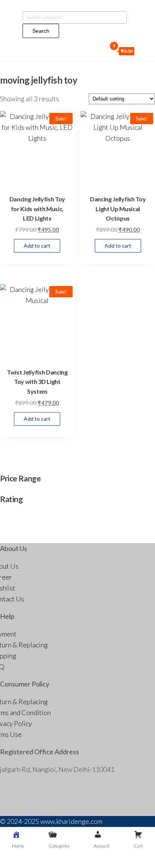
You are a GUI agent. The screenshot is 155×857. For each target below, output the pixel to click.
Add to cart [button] (37, 245)
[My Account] (103, 50)
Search (40, 31)
